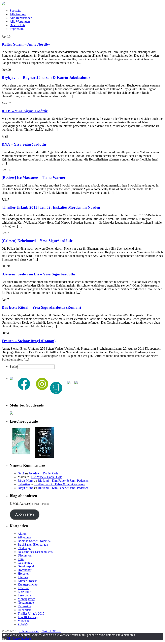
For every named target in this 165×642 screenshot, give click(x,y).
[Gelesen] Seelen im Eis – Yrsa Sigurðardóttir (39, 274)
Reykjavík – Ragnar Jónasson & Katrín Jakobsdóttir (46, 77)
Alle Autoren (18, 14)
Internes (23, 577)
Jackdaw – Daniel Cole (43, 473)
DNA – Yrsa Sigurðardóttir (24, 144)
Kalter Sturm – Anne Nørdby (26, 44)
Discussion (25, 555)
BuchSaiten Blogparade (33, 544)
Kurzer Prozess (27, 581)
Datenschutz (17, 25)
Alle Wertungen (20, 21)
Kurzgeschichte (27, 584)
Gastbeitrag (25, 562)
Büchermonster (29, 631)
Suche (14, 366)
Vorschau (24, 620)
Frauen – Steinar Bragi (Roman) (29, 341)
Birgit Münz (25, 480)
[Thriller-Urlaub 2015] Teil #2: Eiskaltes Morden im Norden (51, 207)
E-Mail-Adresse (20, 503)
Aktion (22, 533)
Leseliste (23, 588)
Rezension (24, 606)
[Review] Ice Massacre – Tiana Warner (33, 177)
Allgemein (24, 537)
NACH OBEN (51, 631)
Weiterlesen (25, 638)
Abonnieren (24, 514)
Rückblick (24, 610)
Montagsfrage (26, 599)
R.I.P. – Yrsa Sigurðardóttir (24, 111)
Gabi (21, 473)
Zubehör (23, 624)
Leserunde (24, 595)
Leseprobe (24, 591)
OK (9, 638)
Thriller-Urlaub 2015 (31, 613)
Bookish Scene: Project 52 (34, 541)
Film (21, 559)
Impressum (17, 28)
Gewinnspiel (26, 566)
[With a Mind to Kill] (44, 456)
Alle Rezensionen (21, 18)
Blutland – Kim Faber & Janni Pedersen (63, 480)
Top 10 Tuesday (28, 617)
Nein (14, 638)
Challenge (24, 548)
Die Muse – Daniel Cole (46, 477)
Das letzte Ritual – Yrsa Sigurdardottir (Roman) (41, 307)
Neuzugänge (26, 602)
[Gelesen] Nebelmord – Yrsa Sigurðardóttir (37, 241)
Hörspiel (23, 573)
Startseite (15, 10)
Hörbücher (24, 570)
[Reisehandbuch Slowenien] (21, 454)
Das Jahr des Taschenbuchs (35, 551)
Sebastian (24, 484)
